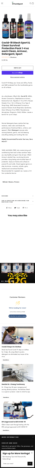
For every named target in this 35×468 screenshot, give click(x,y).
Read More (6, 360)
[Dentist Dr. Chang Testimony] (17, 373)
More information (10, 437)
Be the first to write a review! (17, 316)
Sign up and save (9, 443)
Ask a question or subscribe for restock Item (15, 201)
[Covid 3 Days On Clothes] (17, 335)
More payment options (17, 77)
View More (6, 397)
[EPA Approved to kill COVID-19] (17, 410)
